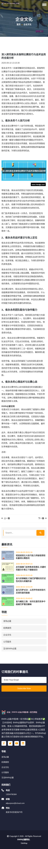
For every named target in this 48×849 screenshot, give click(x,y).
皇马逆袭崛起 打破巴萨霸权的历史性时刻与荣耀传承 (31, 579)
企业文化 (7, 635)
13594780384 (11, 794)
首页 (19, 24)
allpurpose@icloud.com (15, 803)
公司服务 (7, 642)
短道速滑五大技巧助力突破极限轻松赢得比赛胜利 (30, 556)
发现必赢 (7, 621)
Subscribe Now (24, 688)
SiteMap (24, 843)
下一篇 (41, 518)
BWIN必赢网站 (23, 839)
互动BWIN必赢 (9, 649)
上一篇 (6, 518)
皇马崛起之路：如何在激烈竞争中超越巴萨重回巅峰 (30, 602)
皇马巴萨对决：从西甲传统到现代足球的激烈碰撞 (30, 591)
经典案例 (7, 628)
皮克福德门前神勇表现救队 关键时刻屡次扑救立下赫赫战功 (31, 568)
